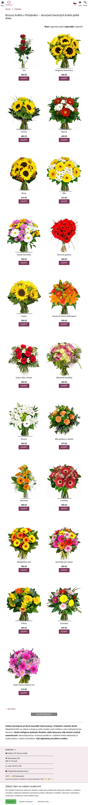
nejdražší (79, 27)
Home (8, 9)
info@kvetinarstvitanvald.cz (18, 771)
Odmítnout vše (43, 802)
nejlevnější (69, 27)
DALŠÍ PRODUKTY (44, 714)
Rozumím (10, 802)
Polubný (17, 9)
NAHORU (11, 709)
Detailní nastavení (26, 802)
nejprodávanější (56, 27)
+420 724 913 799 (14, 766)
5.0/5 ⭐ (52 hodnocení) (14, 776)
